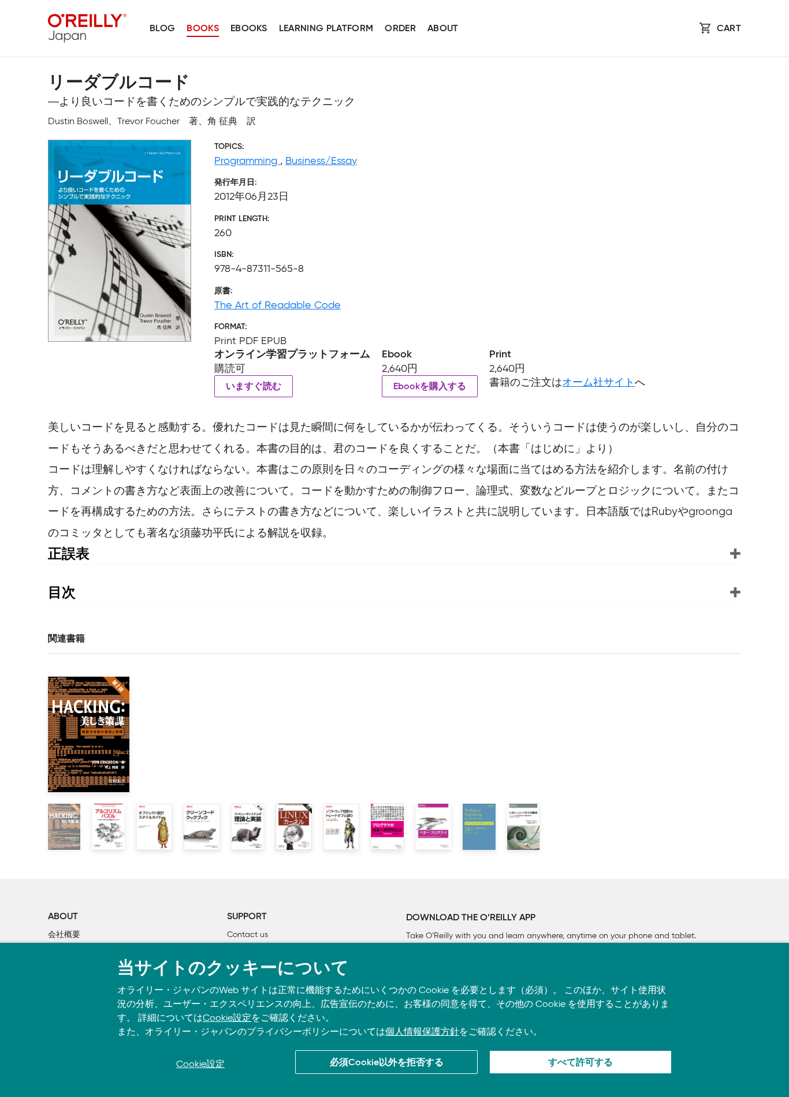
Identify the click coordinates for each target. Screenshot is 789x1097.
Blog (162, 28)
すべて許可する (580, 1063)
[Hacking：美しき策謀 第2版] (64, 827)
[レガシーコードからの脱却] (523, 827)
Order (400, 28)
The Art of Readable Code (277, 304)
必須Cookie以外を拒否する (387, 1063)
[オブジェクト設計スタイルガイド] (154, 827)
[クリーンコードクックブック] (202, 827)
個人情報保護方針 (422, 1031)
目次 (62, 592)
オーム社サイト (598, 382)
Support (247, 916)
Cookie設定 (227, 1017)
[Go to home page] (87, 28)
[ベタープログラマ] (433, 827)
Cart (729, 28)
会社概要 (64, 934)
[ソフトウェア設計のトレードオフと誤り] (341, 827)
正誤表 (69, 553)
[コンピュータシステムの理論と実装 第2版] (248, 827)
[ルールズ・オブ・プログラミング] (479, 827)
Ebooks (248, 28)
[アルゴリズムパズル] (108, 827)
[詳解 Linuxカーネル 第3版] (294, 827)
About (443, 28)
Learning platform (326, 28)
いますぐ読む (253, 386)
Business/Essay (321, 160)
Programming (247, 160)
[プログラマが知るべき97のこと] (387, 827)
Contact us (247, 934)
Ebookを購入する (429, 386)
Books (203, 28)
